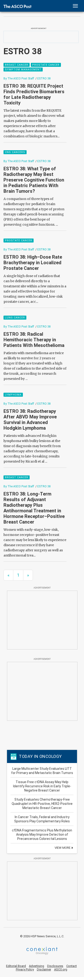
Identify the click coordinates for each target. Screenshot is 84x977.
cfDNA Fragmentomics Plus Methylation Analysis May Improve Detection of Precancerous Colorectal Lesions (42, 834)
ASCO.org (60, 969)
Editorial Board (16, 966)
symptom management (23, 69)
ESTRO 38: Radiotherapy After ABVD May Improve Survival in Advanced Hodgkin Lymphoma (30, 419)
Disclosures (55, 966)
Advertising (36, 966)
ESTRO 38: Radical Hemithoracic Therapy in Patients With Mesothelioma (34, 339)
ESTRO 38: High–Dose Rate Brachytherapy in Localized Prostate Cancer (33, 262)
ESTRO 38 (44, 78)
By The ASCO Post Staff (19, 78)
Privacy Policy (25, 969)
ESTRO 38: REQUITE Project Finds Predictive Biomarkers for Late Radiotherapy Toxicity (34, 94)
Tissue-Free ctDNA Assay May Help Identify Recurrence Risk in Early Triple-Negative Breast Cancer (42, 786)
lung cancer (15, 317)
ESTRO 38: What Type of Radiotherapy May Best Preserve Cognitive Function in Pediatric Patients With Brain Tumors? (34, 180)
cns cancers (15, 152)
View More (63, 847)
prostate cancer (46, 64)
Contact (71, 966)
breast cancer (16, 64)
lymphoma (13, 394)
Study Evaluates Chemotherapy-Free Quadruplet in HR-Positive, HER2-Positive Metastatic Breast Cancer (42, 804)
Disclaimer (44, 969)
